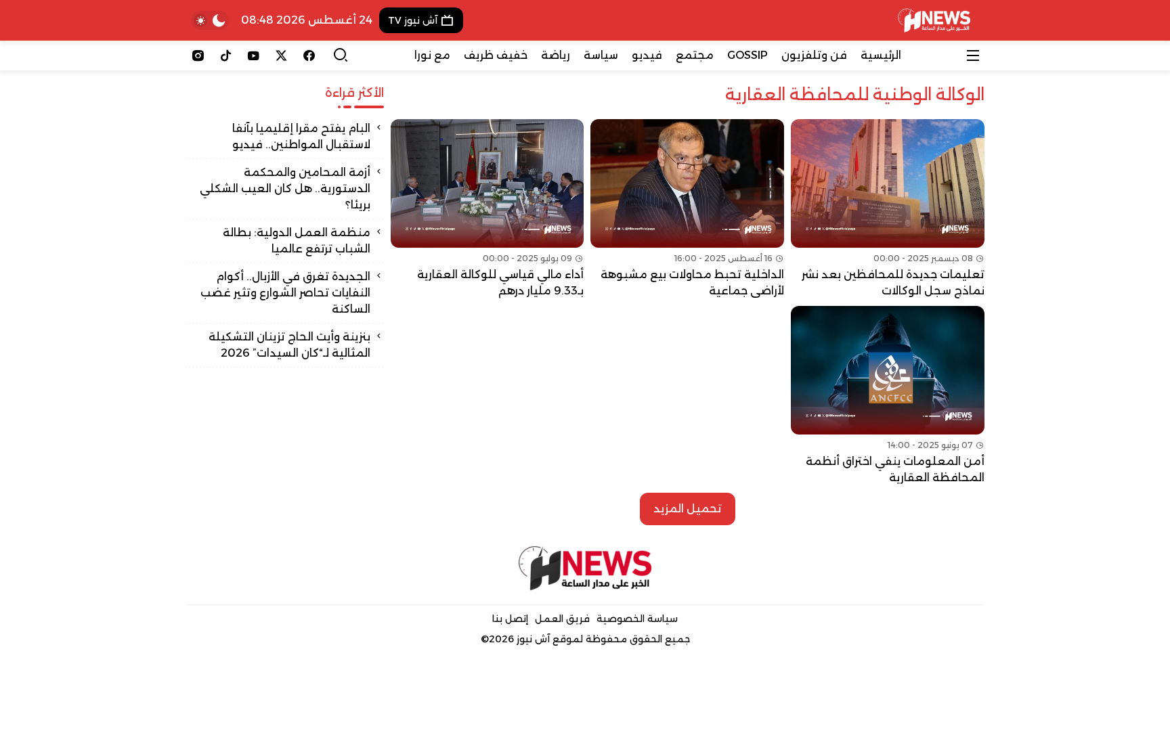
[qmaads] (585, 568)
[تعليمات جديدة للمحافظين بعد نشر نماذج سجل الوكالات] (887, 209)
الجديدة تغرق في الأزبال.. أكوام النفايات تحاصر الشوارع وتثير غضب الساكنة (285, 292)
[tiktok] (225, 55)
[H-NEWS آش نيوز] (934, 20)
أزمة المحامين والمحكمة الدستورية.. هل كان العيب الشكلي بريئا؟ (285, 188)
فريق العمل (562, 619)
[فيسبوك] (309, 55)
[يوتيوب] (253, 55)
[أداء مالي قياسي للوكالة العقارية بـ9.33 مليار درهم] (487, 209)
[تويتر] (281, 55)
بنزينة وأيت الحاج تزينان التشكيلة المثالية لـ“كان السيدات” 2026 (289, 344)
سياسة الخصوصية (637, 619)
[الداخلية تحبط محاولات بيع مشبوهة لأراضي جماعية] (687, 209)
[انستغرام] (198, 55)
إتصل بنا (510, 619)
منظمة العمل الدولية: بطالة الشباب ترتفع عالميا (296, 240)
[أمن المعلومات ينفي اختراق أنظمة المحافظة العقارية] (887, 396)
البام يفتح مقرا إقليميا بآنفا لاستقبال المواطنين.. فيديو (301, 136)
